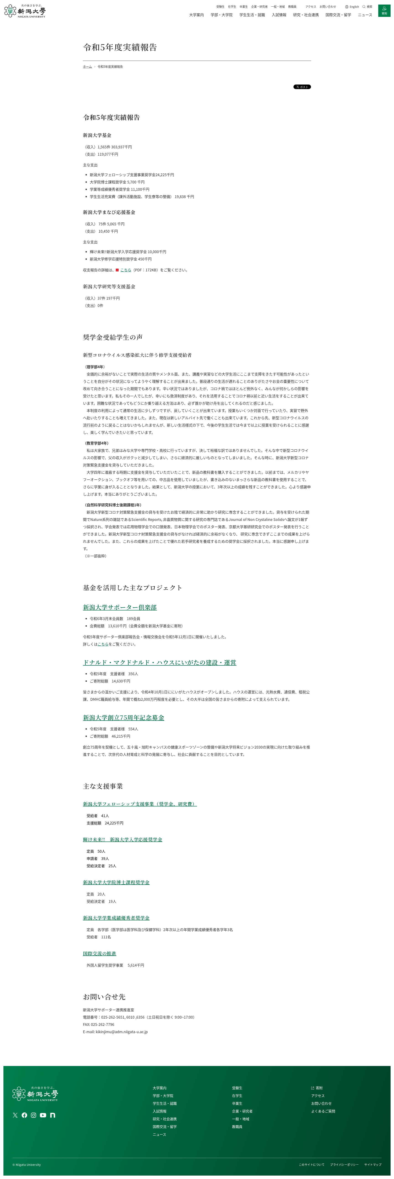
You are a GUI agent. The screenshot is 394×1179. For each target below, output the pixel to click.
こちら (125, 270)
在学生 (232, 6)
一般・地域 (278, 6)
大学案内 (159, 1087)
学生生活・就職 (165, 1103)
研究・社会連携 (165, 1118)
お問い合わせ (328, 6)
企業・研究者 (259, 6)
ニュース (159, 1134)
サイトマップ (372, 1164)
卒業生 (244, 6)
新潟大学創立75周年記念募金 (123, 717)
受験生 (220, 6)
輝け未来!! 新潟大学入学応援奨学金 (122, 839)
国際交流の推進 (99, 953)
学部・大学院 (163, 1095)
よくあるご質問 (323, 1111)
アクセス (311, 6)
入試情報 (159, 1111)
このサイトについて (311, 1164)
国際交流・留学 (165, 1126)
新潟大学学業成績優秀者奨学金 (116, 917)
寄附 (384, 13)
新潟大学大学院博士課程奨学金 (116, 882)
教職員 (292, 6)
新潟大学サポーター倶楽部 (120, 607)
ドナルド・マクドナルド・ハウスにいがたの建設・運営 (159, 662)
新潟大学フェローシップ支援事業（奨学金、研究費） (140, 804)
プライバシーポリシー (344, 1164)
